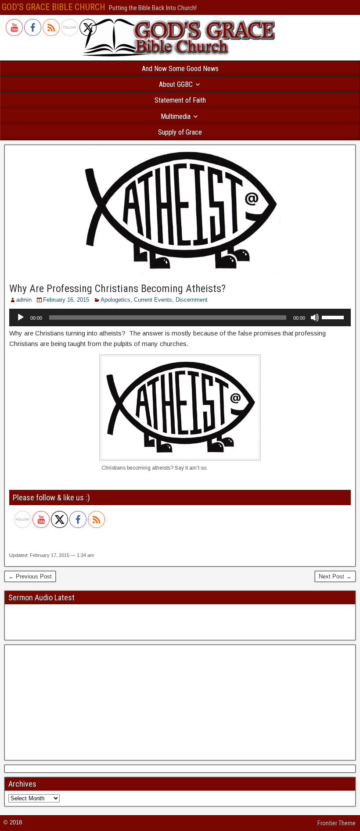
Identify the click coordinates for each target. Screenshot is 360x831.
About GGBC (176, 84)
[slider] (334, 317)
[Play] (20, 317)
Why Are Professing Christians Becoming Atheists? (117, 288)
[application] (180, 317)
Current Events (153, 299)
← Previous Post (30, 576)
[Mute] (314, 317)
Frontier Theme (336, 823)
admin (24, 299)
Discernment (192, 299)
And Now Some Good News (180, 68)
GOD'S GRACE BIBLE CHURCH (53, 7)
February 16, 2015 (66, 299)
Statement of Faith (180, 100)
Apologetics (115, 299)
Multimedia (176, 116)
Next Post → (335, 576)
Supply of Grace (180, 132)
